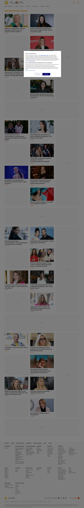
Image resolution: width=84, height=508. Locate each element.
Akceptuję (46, 74)
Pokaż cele (38, 74)
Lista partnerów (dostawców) (30, 70)
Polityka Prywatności (31, 61)
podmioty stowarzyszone (44, 55)
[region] (42, 64)
